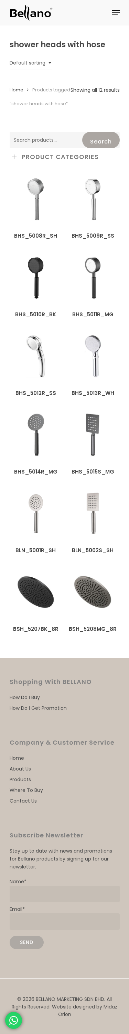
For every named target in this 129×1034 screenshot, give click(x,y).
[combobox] (31, 63)
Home (16, 90)
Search (101, 142)
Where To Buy (26, 790)
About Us (20, 768)
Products (20, 779)
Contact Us (23, 800)
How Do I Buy (25, 697)
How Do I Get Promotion (38, 708)
